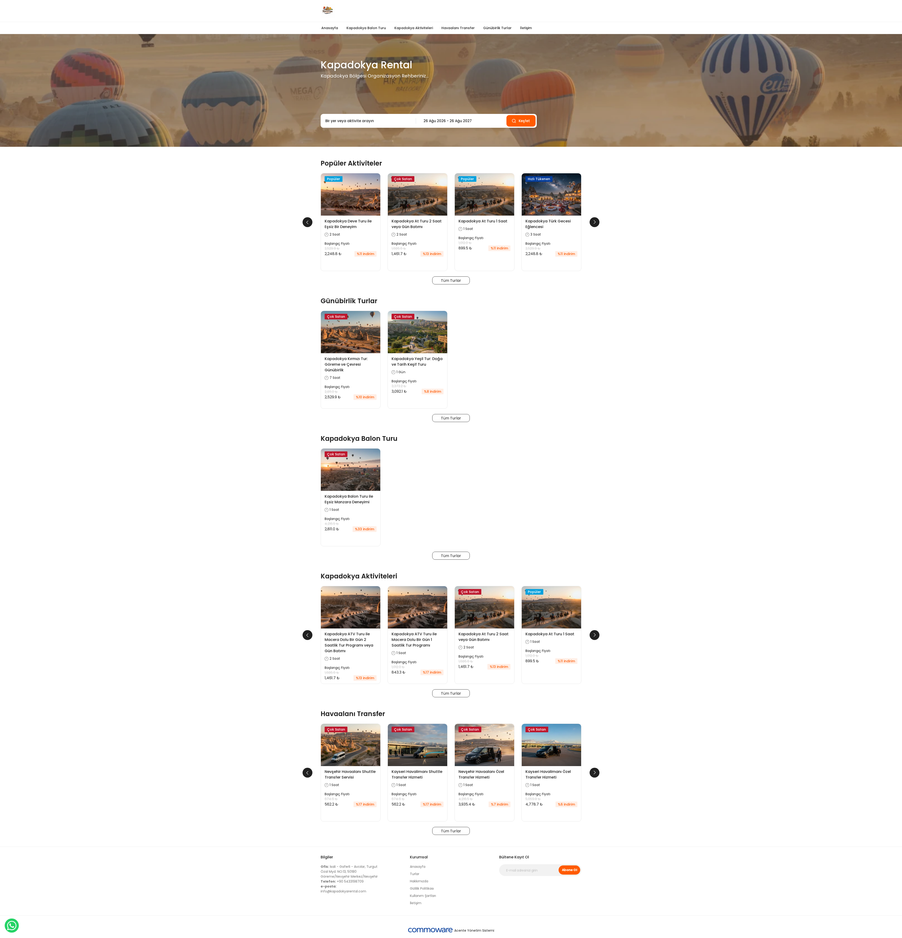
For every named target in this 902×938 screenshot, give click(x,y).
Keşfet (524, 120)
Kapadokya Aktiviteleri (413, 28)
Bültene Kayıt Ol (514, 857)
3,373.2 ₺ (399, 386)
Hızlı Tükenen (539, 179)
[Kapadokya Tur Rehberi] (384, 11)
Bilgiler (327, 857)
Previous (307, 222)
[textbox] (367, 121)
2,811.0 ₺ (331, 391)
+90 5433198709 (342, 881)
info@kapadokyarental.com (343, 889)
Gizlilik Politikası (422, 888)
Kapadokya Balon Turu (366, 28)
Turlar (414, 874)
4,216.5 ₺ (332, 523)
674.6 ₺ (331, 799)
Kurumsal (419, 857)
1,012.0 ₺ (465, 242)
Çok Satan (403, 179)
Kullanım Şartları (423, 895)
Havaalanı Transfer (458, 28)
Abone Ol (569, 870)
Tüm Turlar (451, 280)
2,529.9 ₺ (332, 248)
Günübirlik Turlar (497, 28)
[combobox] (367, 121)
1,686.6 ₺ (399, 248)
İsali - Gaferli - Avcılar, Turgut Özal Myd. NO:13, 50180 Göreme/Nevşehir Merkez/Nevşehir (349, 871)
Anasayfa (329, 28)
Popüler (333, 179)
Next (594, 222)
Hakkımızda (419, 881)
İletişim (526, 28)
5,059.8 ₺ (533, 799)
